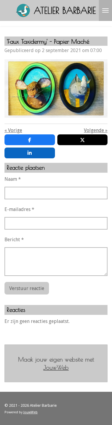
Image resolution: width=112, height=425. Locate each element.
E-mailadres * (19, 209)
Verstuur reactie (26, 288)
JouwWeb (56, 367)
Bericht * (14, 239)
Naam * (12, 179)
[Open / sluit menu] (105, 10)
